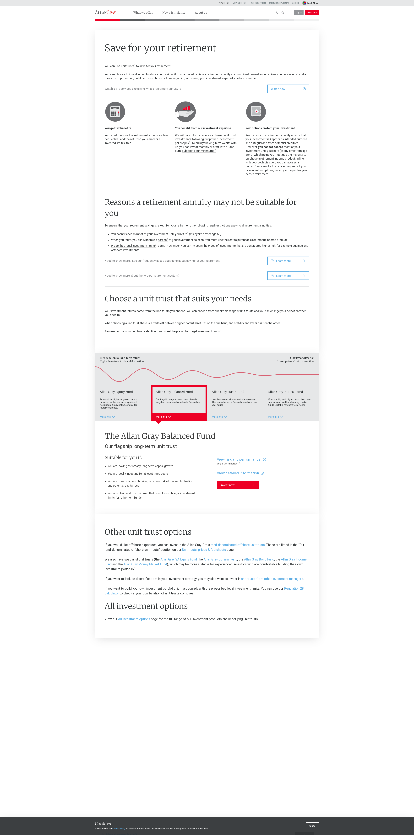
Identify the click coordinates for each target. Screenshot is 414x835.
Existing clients (239, 3)
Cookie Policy (118, 828)
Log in (299, 12)
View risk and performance (239, 459)
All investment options (134, 619)
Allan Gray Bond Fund (259, 559)
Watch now (278, 89)
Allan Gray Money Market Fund (145, 564)
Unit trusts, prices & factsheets (204, 550)
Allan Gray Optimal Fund (220, 559)
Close (312, 825)
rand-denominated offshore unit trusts (238, 545)
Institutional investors (279, 3)
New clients (224, 3)
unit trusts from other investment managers (272, 579)
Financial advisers (258, 3)
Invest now (312, 12)
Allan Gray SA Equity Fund (178, 559)
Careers (295, 3)
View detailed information (238, 473)
